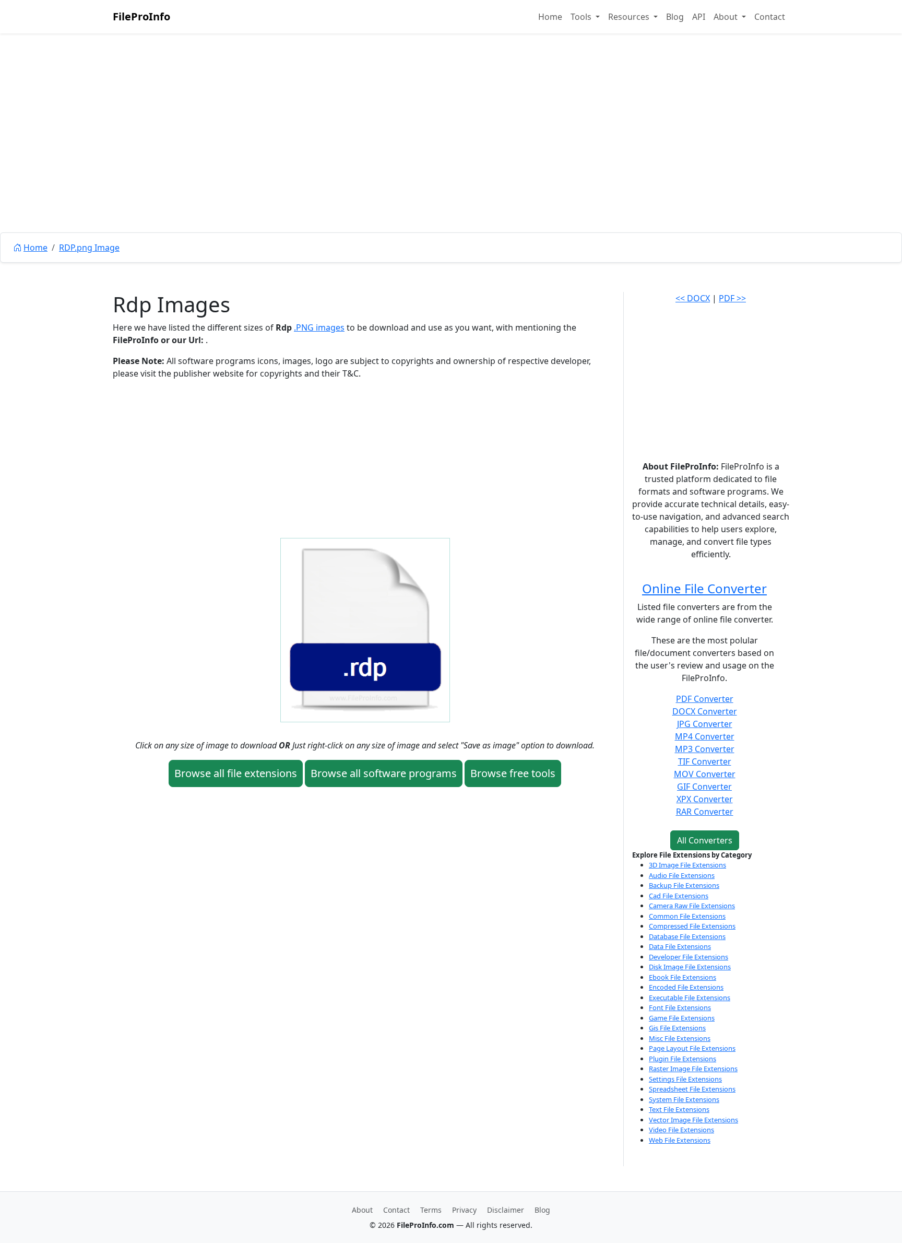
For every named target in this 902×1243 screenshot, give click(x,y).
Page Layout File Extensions (692, 1048)
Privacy (464, 1210)
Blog (675, 16)
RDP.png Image (89, 247)
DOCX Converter (704, 711)
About (362, 1210)
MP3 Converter (704, 749)
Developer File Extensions (688, 956)
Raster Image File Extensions (693, 1068)
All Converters (704, 840)
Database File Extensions (687, 936)
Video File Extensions (681, 1129)
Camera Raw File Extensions (692, 905)
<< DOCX (692, 298)
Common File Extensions (687, 916)
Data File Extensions (680, 946)
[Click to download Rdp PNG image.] (365, 629)
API (698, 16)
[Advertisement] (451, 157)
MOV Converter (704, 774)
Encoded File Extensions (686, 987)
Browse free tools (512, 773)
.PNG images (319, 327)
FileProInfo (141, 16)
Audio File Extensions (682, 875)
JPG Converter (704, 724)
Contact (769, 16)
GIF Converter (704, 786)
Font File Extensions (680, 1007)
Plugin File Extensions (682, 1058)
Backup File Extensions (684, 885)
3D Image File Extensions (687, 865)
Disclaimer (505, 1210)
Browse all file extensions (235, 773)
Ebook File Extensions (682, 977)
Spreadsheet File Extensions (692, 1089)
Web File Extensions (679, 1140)
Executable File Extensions (689, 997)
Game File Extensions (682, 1018)
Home (550, 16)
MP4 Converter (704, 736)
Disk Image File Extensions (690, 966)
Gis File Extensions (677, 1028)
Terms (431, 1210)
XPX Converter (704, 799)
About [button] (727, 16)
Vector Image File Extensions (693, 1119)
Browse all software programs (384, 773)
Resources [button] (629, 16)
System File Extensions (684, 1099)
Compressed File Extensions (692, 926)
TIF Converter (704, 761)
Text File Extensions (679, 1109)
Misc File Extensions (679, 1038)
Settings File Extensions (685, 1079)
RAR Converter (704, 811)
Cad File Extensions (678, 895)
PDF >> (732, 298)
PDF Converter (704, 699)
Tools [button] (582, 16)
